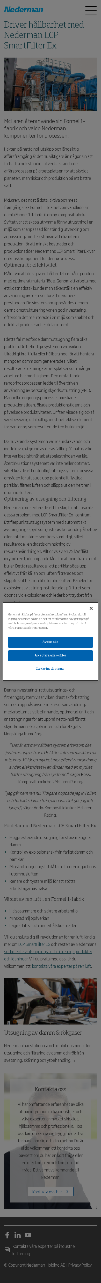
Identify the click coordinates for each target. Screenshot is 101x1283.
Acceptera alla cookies (50, 655)
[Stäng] (91, 608)
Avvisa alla (50, 642)
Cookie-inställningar (50, 668)
